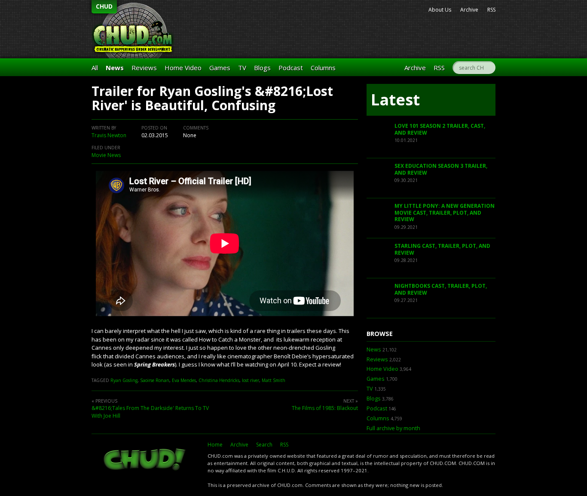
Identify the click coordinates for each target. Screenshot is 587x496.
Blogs (262, 67)
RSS (491, 9)
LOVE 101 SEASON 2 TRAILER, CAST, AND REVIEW (439, 129)
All (95, 67)
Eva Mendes (184, 380)
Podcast (290, 67)
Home (215, 444)
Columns (323, 67)
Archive (469, 9)
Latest (395, 99)
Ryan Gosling (124, 380)
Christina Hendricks (219, 380)
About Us (439, 9)
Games (219, 67)
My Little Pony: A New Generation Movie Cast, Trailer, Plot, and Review (444, 212)
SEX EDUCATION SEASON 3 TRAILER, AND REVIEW (440, 169)
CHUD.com (145, 460)
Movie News (106, 155)
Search (264, 444)
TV (242, 67)
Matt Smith (273, 380)
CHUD (104, 6)
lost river (250, 380)
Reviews (144, 67)
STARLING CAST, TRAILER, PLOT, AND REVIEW (442, 249)
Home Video (183, 67)
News (115, 67)
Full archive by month (393, 428)
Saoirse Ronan (154, 380)
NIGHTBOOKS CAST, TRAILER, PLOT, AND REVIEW (440, 289)
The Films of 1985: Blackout (325, 408)
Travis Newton (109, 135)
